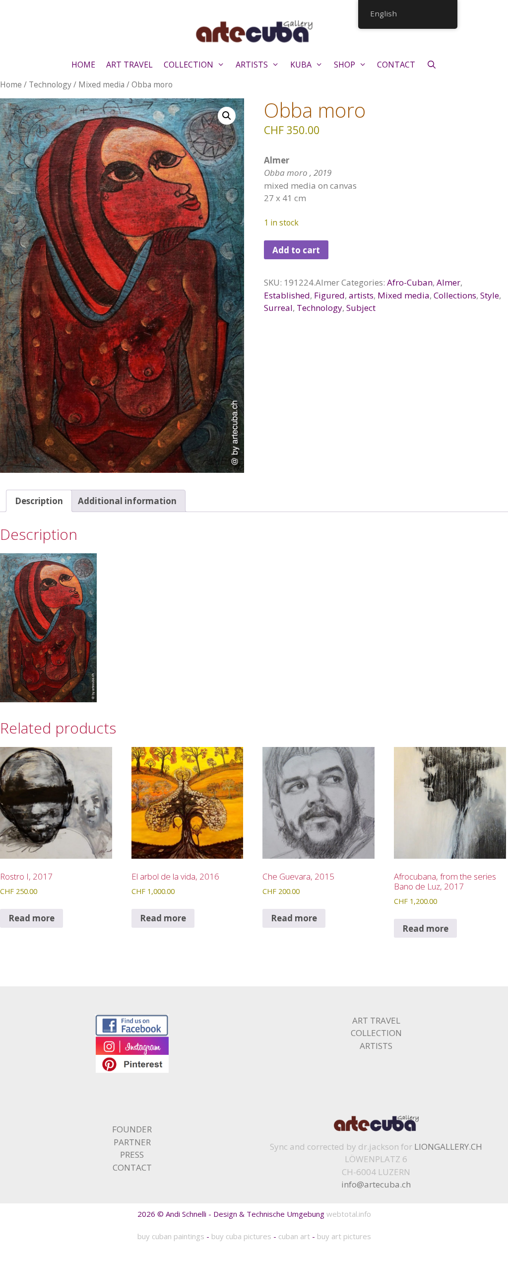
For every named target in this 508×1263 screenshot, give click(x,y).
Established (287, 295)
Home (11, 84)
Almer (448, 282)
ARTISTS (252, 64)
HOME (83, 64)
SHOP (344, 64)
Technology (50, 84)
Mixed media (101, 84)
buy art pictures (344, 1236)
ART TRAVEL (129, 64)
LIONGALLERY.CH (448, 1146)
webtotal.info (348, 1214)
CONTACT (396, 64)
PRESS (132, 1154)
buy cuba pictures (241, 1236)
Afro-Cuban (410, 282)
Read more (31, 918)
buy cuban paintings (170, 1236)
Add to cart (296, 250)
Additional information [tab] (127, 501)
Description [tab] (39, 501)
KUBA (301, 64)
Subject (361, 307)
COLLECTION (188, 64)
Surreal (278, 307)
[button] (227, 116)
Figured (329, 295)
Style (489, 295)
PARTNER (132, 1142)
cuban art (294, 1236)
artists (361, 295)
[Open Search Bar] (431, 64)
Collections (455, 295)
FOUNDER (132, 1129)
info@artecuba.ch (376, 1184)
